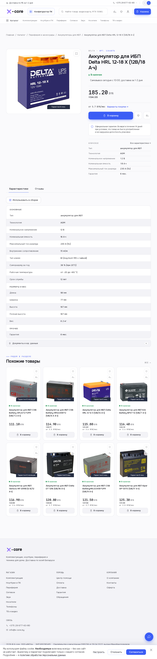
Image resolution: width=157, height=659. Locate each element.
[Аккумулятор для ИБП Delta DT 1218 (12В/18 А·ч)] (60, 479)
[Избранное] (121, 12)
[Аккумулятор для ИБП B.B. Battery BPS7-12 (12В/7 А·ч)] (134, 403)
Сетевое (74, 20)
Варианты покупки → (117, 106)
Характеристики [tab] (18, 188)
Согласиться (136, 652)
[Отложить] (36, 371)
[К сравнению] (147, 115)
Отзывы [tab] (39, 188)
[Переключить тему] (146, 2)
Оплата (60, 582)
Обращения (62, 597)
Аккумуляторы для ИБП (69, 35)
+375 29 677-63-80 (125, 3)
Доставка (61, 587)
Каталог (14, 20)
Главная (10, 35)
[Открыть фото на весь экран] (76, 53)
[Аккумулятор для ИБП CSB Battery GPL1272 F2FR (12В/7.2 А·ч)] (23, 403)
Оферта (111, 587)
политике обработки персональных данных (43, 655)
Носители (92, 20)
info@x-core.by (16, 630)
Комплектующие (30, 20)
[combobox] (83, 11)
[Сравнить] (36, 377)
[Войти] (128, 12)
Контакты (111, 582)
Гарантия (61, 592)
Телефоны (104, 20)
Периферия (62, 20)
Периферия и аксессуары (41, 35)
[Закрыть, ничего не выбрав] (151, 650)
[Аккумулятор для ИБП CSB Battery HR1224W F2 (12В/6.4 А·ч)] (60, 403)
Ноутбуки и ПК (46, 20)
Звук (83, 20)
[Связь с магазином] (149, 636)
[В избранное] (138, 115)
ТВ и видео (117, 20)
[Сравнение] (115, 12)
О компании (113, 578)
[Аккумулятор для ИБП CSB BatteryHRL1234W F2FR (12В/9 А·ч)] (97, 479)
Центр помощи (63, 578)
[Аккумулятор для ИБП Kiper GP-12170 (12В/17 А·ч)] (134, 479)
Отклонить (116, 652)
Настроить (99, 652)
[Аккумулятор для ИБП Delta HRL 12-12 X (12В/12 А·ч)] (97, 403)
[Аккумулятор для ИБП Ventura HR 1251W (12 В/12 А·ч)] (23, 479)
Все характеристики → (140, 143)
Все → (148, 362)
